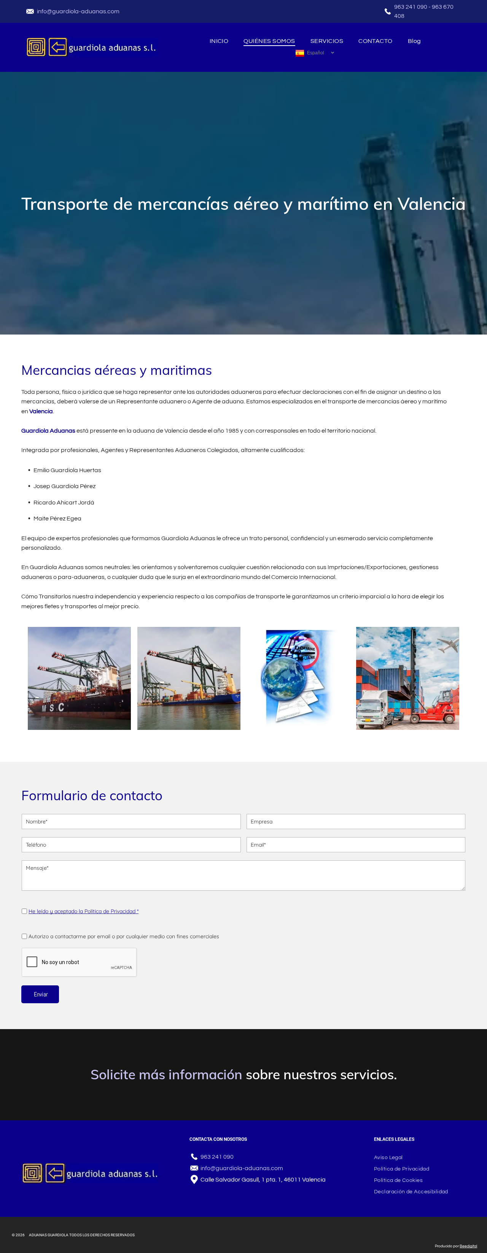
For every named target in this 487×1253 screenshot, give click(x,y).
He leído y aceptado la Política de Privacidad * (83, 911)
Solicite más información (166, 1074)
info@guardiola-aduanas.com (78, 11)
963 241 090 (410, 7)
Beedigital (468, 1246)
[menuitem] (219, 41)
